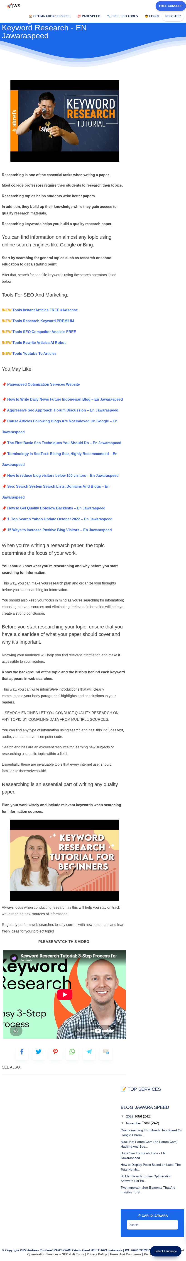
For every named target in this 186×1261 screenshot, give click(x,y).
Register (173, 16)
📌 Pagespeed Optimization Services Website (41, 384)
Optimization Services (50, 16)
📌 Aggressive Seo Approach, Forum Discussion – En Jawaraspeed (60, 410)
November (134, 1123)
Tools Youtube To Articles (29, 353)
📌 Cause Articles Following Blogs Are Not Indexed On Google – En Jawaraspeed (59, 426)
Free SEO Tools (122, 16)
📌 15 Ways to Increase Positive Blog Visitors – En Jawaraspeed (57, 530)
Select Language (166, 1251)
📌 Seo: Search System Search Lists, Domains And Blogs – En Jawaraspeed (56, 491)
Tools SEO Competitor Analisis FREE (39, 332)
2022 (130, 1116)
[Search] (173, 1223)
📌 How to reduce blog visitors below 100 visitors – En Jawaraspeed (60, 475)
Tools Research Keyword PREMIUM (38, 321)
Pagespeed (88, 16)
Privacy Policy (97, 1254)
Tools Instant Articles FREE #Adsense (40, 310)
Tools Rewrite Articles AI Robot (34, 343)
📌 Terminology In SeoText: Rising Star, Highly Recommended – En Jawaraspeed (59, 459)
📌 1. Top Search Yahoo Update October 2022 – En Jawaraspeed (57, 519)
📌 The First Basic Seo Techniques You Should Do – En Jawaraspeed (61, 443)
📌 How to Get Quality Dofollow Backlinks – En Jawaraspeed (53, 508)
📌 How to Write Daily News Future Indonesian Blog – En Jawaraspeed (62, 399)
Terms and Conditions (125, 1254)
